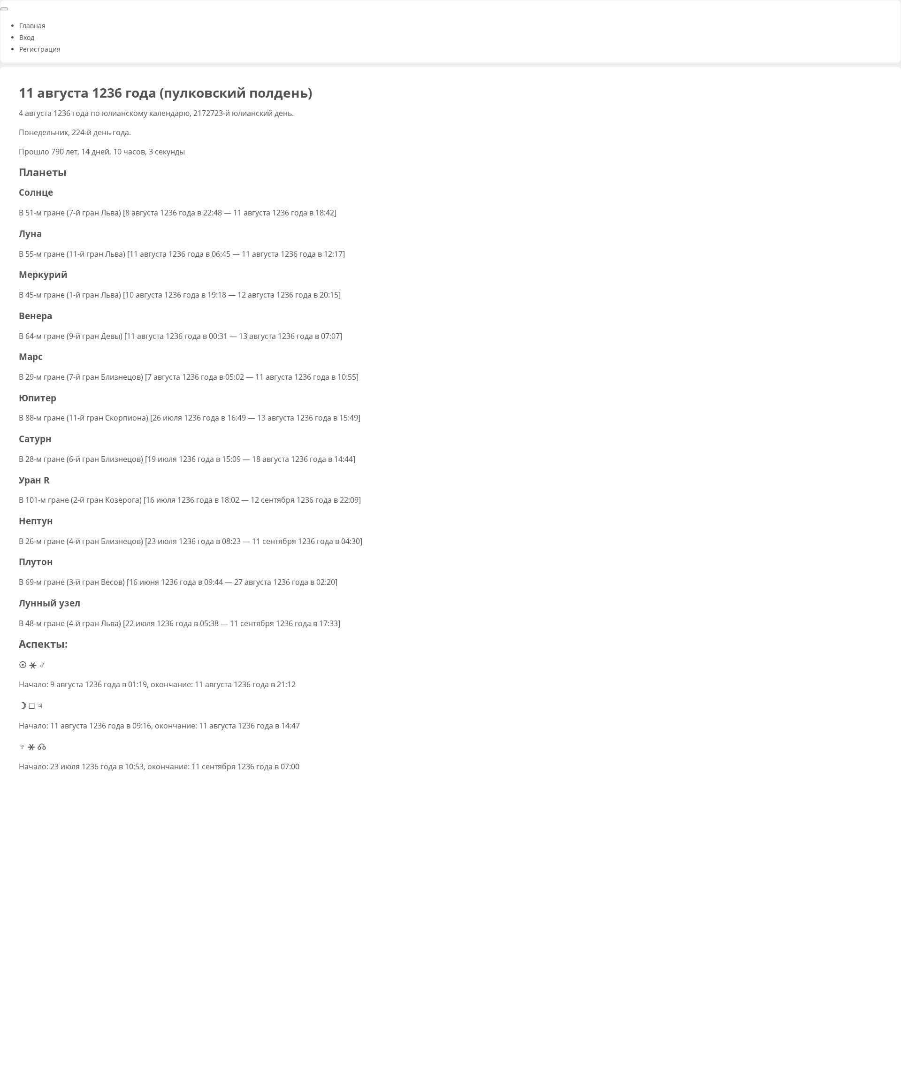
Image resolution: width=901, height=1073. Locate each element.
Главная (32, 25)
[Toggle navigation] (4, 9)
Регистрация (40, 49)
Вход (26, 37)
